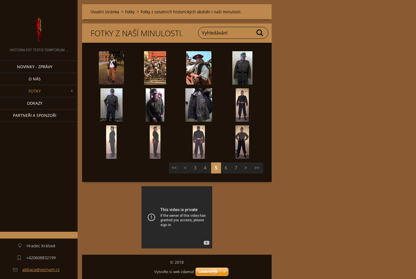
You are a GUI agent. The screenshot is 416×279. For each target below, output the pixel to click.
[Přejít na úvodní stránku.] (39, 23)
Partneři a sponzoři (34, 115)
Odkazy (34, 103)
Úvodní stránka (105, 11)
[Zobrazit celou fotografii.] (111, 68)
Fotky (35, 91)
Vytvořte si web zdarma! (174, 272)
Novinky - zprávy (34, 66)
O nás (35, 78)
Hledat (260, 33)
